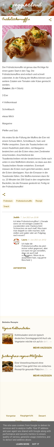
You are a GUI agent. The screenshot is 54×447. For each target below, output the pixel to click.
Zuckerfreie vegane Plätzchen (22, 356)
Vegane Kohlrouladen (16, 328)
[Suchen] (50, 5)
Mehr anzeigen (42, 348)
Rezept (39, 201)
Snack (6, 206)
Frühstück (8, 201)
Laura (24, 240)
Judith (16, 217)
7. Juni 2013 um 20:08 (29, 217)
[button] (50, 20)
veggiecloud (27, 5)
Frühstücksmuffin (24, 201)
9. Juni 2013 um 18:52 (37, 240)
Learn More (22, 444)
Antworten (19, 268)
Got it (35, 444)
